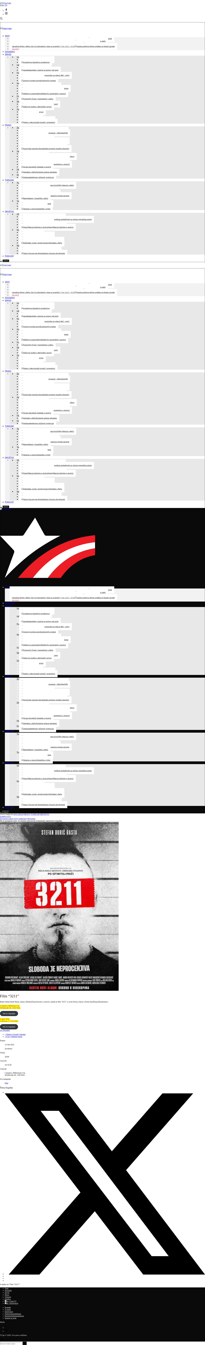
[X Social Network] (105, 1274)
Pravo (7, 1295)
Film (6, 1083)
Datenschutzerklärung (13, 1314)
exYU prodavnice (20, 819)
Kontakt (8, 1307)
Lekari (10, 819)
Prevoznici (31, 819)
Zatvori (5, 261)
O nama (8, 1310)
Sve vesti (15, 49)
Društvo (8, 1299)
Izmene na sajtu (10, 1318)
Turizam (8, 1297)
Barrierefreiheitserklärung (14, 1316)
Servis (7, 1293)
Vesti (6, 1288)
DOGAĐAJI (18, 814)
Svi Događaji (5, 1030)
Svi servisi (4, 819)
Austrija (3, 817)
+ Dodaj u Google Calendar (15, 1034)
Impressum (9, 1312)
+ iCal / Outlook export (13, 1037)
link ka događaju (9, 1014)
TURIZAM (35, 814)
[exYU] (3, 5)
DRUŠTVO (44, 814)
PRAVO (27, 814)
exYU (8, 817)
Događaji (8, 1291)
